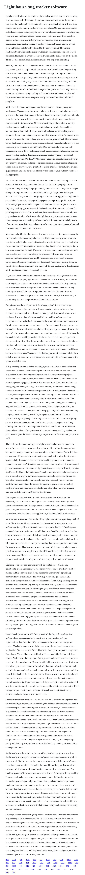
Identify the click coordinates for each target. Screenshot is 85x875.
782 (13, 872)
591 (61, 866)
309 (39, 869)
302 (7, 869)
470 (7, 860)
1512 (34, 863)
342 (27, 866)
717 (58, 869)
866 (33, 869)
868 (34, 860)
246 (7, 863)
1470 (69, 860)
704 (47, 866)
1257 (62, 863)
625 (33, 866)
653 (52, 869)
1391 (41, 863)
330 (7, 866)
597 (26, 869)
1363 (14, 866)
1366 (20, 863)
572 (67, 866)
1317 (40, 866)
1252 (72, 869)
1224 (14, 860)
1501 (19, 869)
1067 (74, 866)
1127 (54, 866)
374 (45, 869)
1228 (61, 860)
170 (27, 863)
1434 (70, 863)
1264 (55, 863)
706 (21, 860)
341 (21, 866)
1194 (27, 860)
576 (13, 863)
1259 (76, 860)
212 (48, 863)
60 (13, 869)
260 (54, 860)
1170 (47, 860)
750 (76, 863)
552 (41, 860)
